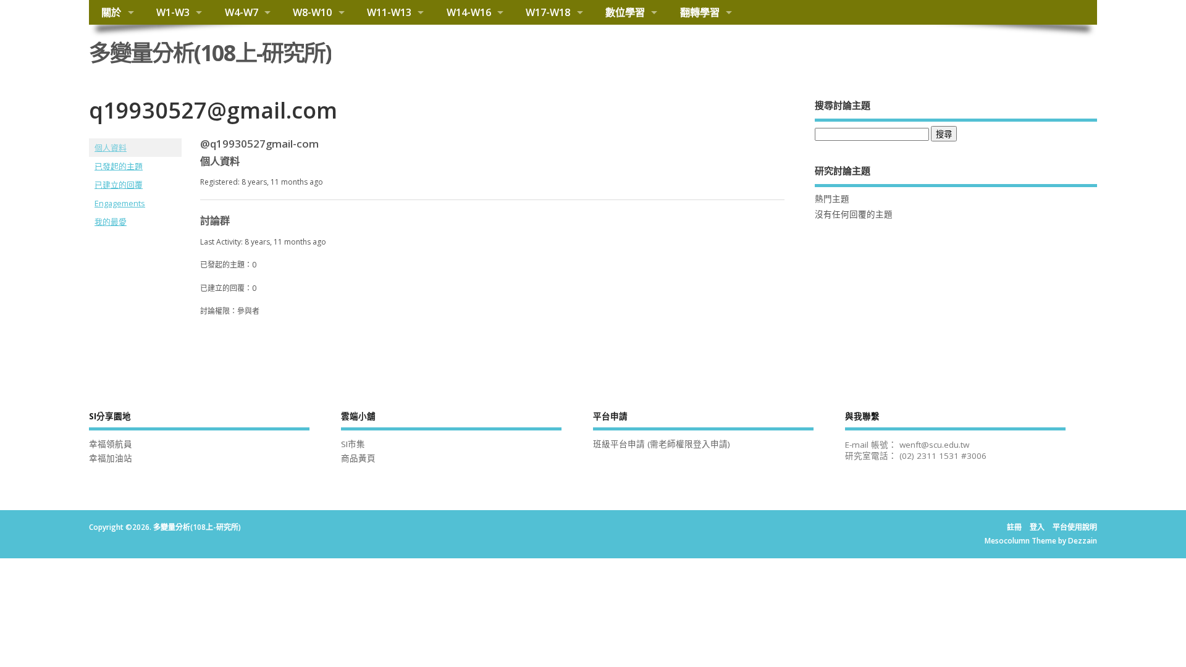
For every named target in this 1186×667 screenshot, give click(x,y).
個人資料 (111, 147)
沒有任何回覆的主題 (854, 214)
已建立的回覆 (119, 184)
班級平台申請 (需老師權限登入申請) (661, 444)
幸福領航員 (110, 444)
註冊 (1014, 527)
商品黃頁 (358, 458)
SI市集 (353, 444)
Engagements (120, 203)
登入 (1037, 527)
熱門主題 (832, 198)
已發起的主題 (119, 166)
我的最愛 (111, 221)
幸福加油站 (110, 458)
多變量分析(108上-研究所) (210, 53)
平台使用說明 (1075, 527)
